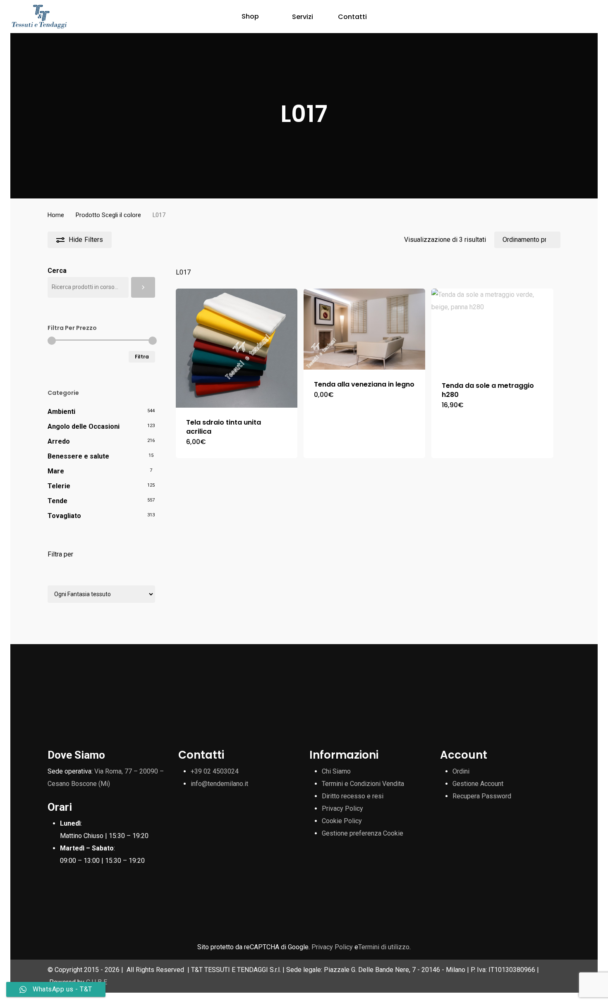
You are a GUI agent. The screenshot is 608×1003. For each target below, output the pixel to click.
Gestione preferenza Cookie (362, 833)
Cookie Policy (342, 821)
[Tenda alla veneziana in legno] (364, 329)
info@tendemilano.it (219, 784)
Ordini (460, 771)
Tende (57, 501)
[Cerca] (143, 287)
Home (56, 215)
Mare (56, 471)
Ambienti (61, 412)
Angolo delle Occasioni (84, 426)
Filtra (142, 356)
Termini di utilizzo (383, 947)
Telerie (59, 486)
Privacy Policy (342, 808)
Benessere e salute (78, 456)
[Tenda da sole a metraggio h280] (492, 330)
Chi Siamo (336, 771)
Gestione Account (477, 784)
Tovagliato (64, 516)
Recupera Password (481, 796)
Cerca (57, 271)
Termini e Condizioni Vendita (363, 784)
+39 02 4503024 (215, 771)
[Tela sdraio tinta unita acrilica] (236, 348)
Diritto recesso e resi (352, 796)
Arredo (59, 441)
